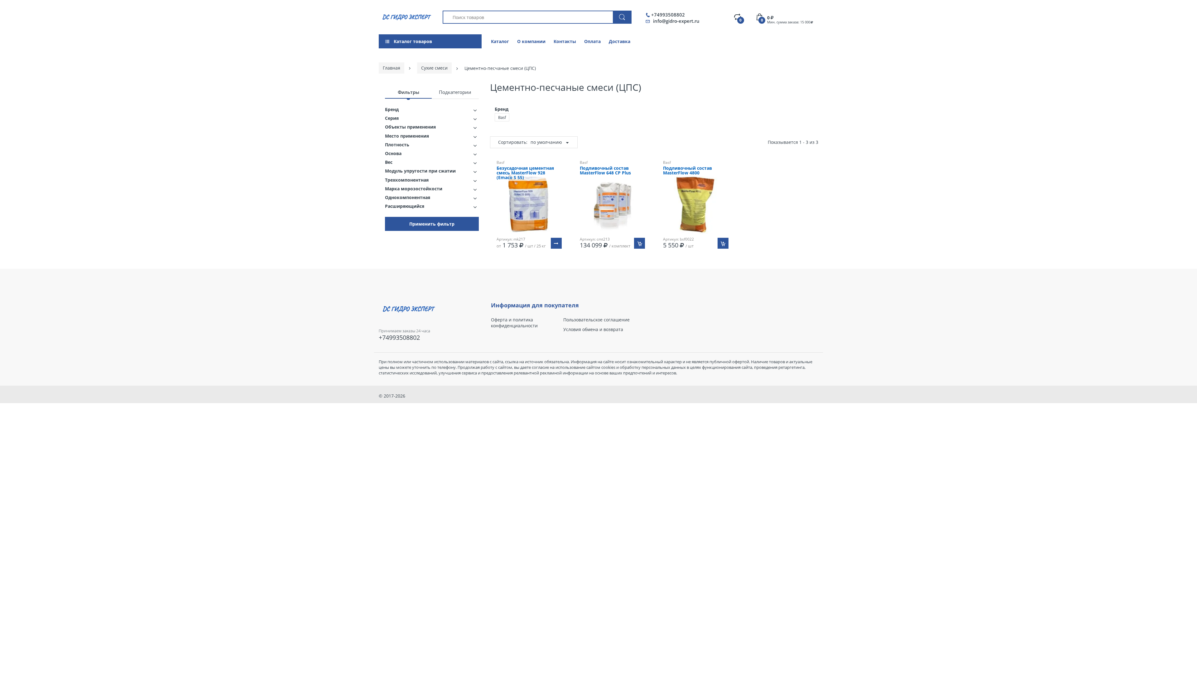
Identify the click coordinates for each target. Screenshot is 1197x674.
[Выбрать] (556, 243)
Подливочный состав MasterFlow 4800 (687, 171)
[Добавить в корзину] (639, 243)
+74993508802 (668, 15)
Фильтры (408, 92)
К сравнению (532, 268)
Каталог (500, 41)
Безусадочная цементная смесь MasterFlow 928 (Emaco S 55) (525, 173)
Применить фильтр (431, 224)
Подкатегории (455, 92)
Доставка (619, 41)
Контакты (565, 41)
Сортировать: (512, 142)
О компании (531, 41)
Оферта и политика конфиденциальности (514, 322)
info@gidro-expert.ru (676, 21)
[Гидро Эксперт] (406, 17)
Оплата (592, 41)
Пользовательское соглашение (596, 320)
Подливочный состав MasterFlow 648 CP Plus (605, 171)
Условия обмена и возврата (593, 329)
